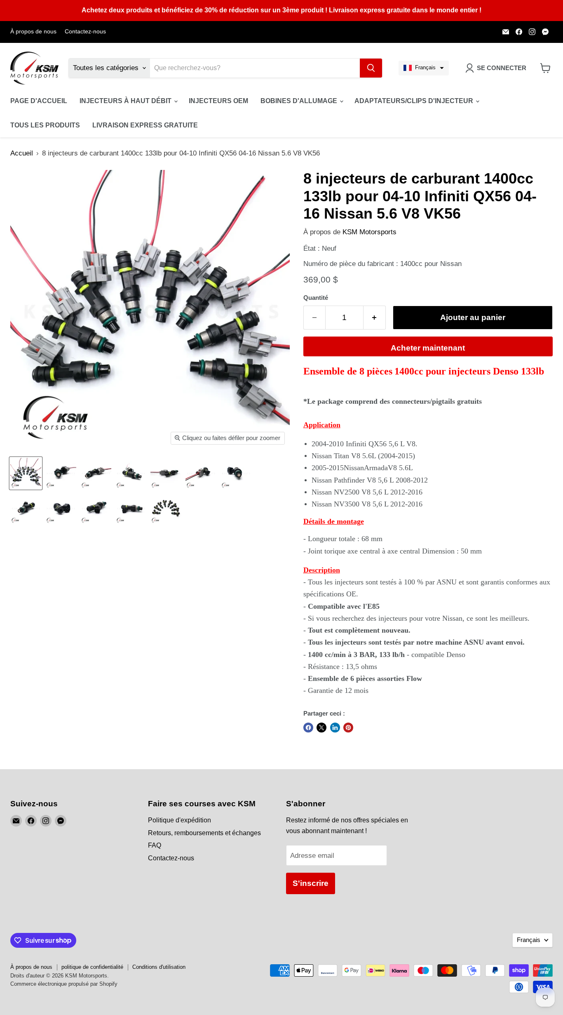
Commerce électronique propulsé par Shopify (63, 984)
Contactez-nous (85, 31)
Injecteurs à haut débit (126, 100)
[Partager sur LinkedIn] (335, 727)
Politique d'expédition (179, 820)
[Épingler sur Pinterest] (348, 727)
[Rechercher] (371, 68)
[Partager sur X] (321, 727)
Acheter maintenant (428, 348)
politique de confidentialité (92, 967)
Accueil (21, 153)
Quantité (315, 297)
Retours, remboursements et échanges (204, 832)
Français (528, 940)
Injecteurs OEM (218, 100)
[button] (424, 68)
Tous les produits (45, 125)
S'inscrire (310, 883)
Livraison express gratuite (145, 125)
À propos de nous (33, 31)
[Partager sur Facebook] (308, 727)
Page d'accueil (38, 100)
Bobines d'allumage (299, 100)
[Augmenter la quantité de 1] (375, 318)
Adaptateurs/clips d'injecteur (414, 100)
